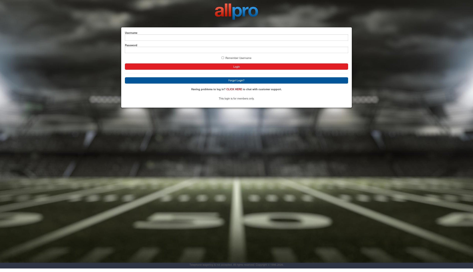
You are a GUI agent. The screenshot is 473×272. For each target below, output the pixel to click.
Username (131, 32)
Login (236, 66)
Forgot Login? (236, 80)
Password (131, 45)
